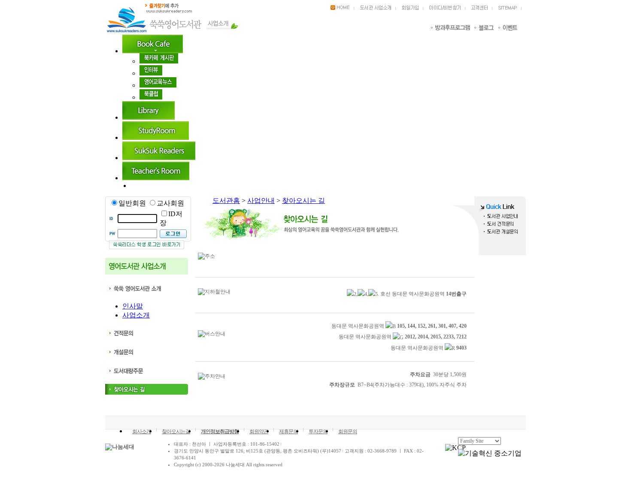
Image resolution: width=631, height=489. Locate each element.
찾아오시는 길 (303, 200)
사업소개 (136, 315)
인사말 (132, 306)
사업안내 (261, 200)
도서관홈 (226, 200)
